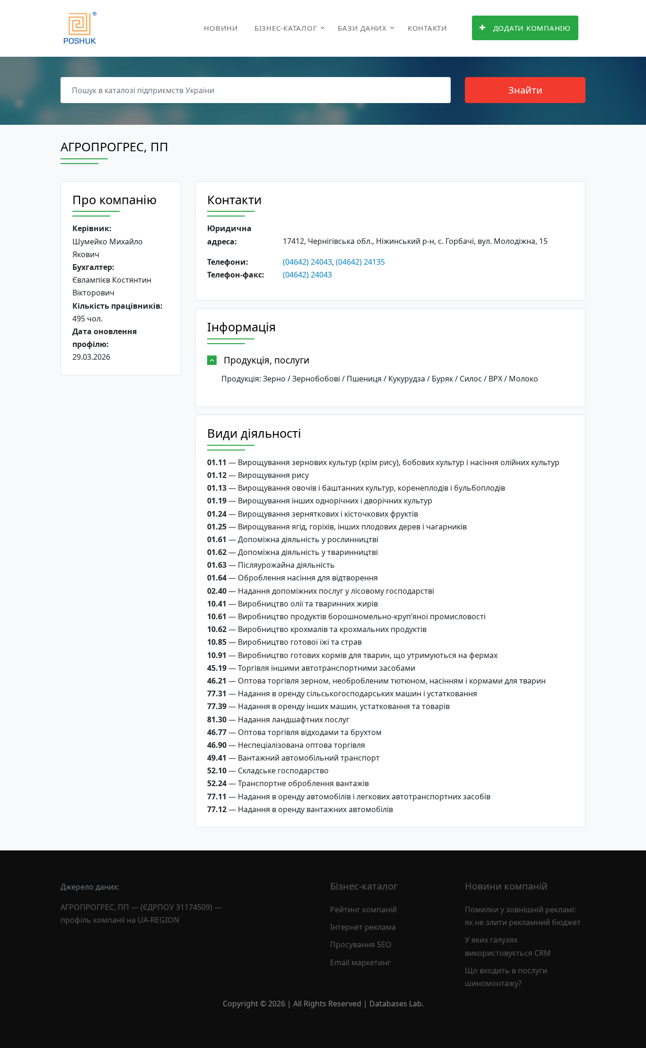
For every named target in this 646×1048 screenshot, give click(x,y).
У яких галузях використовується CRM (508, 946)
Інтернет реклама (363, 927)
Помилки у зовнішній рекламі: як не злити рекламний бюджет (523, 915)
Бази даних (362, 28)
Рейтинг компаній (363, 909)
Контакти (427, 28)
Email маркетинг (360, 962)
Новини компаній (506, 886)
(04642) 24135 (360, 262)
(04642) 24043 (307, 262)
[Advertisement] (121, 528)
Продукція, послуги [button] (266, 360)
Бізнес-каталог (285, 28)
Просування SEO (361, 944)
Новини (221, 28)
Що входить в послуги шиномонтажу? (506, 976)
